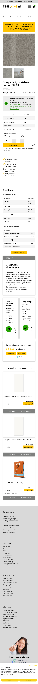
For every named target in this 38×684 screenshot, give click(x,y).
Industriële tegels (8, 591)
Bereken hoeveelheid (10, 134)
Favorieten (19, 1)
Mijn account (28, 1)
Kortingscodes (7, 557)
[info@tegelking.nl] (4, 519)
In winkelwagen (13, 145)
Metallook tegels (8, 587)
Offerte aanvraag (8, 561)
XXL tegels (6, 589)
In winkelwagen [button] (27, 411)
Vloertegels (6, 549)
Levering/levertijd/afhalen (10, 564)
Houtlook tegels (7, 578)
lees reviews (11, 353)
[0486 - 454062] (25, 328)
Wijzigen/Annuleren (8, 618)
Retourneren (6, 621)
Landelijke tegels (8, 593)
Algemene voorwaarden (10, 627)
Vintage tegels (7, 585)
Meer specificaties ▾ (19, 252)
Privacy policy (33, 665)
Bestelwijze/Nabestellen (10, 616)
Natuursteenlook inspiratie (11, 528)
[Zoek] (24, 6)
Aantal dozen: (7, 141)
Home (4, 17)
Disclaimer (6, 623)
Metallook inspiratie (9, 532)
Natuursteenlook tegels (10, 582)
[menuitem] (10, 1)
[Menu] (28, 6)
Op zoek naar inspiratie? (11, 525)
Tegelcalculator (7, 555)
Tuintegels (6, 551)
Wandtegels (6, 547)
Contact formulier (8, 559)
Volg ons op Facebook (12, 521)
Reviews (11, 1)
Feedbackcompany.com (25, 357)
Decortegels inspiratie (9, 530)
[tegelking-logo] (12, 6)
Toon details (11, 411)
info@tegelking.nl (10, 519)
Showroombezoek (8, 614)
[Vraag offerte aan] (9, 329)
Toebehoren (6, 553)
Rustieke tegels (7, 595)
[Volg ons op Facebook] (4, 521)
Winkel (9, 17)
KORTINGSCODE (15, 104)
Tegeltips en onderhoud (10, 612)
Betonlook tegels (8, 580)
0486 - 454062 (10, 517)
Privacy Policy (7, 625)
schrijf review (21, 353)
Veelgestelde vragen (9, 610)
